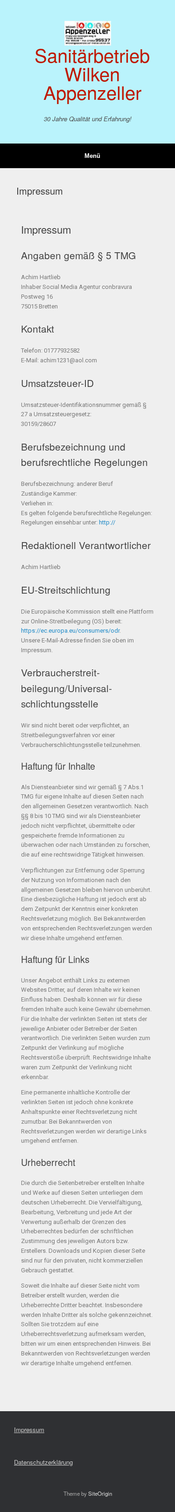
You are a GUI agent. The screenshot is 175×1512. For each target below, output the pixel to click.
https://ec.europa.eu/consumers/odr (70, 630)
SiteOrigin (100, 1493)
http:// (107, 522)
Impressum (29, 1429)
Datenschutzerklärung (43, 1462)
